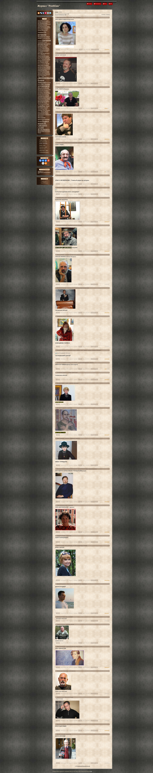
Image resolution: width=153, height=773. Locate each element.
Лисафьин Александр (42, 66)
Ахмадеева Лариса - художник (64, 316)
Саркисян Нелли (43, 75)
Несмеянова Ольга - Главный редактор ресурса (68, 175)
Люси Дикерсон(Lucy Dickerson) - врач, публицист (69, 17)
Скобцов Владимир (45, 72)
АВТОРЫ (40, 171)
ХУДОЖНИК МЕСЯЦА (43, 51)
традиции (46, 40)
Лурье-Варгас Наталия (45, 67)
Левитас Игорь (47, 73)
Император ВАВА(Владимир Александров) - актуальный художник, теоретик (75, 362)
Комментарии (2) (94, 183)
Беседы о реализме (41, 63)
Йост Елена (44, 102)
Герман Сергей (44, 62)
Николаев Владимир (41, 101)
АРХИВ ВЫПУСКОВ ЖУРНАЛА (44, 172)
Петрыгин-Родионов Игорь (43, 90)
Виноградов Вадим (43, 88)
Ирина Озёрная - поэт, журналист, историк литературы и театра (72, 545)
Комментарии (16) (95, 49)
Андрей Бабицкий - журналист (64, 535)
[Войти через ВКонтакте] (43, 160)
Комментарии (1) (94, 284)
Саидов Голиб (43, 58)
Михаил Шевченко (41, 20)
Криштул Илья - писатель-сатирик (65, 697)
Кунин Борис (48, 43)
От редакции (42, 33)
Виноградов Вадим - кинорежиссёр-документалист (69, 724)
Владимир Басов (41, 60)
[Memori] (45, 13)
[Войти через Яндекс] (48, 160)
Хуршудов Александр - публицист (65, 616)
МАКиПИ (40, 49)
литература (41, 43)
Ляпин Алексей (45, 48)
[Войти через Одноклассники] (46, 163)
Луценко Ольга (44, 69)
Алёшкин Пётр (42, 110)
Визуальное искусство (41, 118)
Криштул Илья (46, 59)
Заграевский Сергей (42, 42)
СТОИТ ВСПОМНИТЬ (44, 128)
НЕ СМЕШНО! (42, 124)
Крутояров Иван (41, 57)
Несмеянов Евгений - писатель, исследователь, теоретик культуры (73, 288)
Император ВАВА (47, 89)
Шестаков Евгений (44, 100)
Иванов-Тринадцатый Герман (43, 55)
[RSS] (39, 13)
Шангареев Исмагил (42, 74)
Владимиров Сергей (42, 92)
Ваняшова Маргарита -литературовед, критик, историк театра (71, 197)
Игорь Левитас (60, 87)
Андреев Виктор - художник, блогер (65, 624)
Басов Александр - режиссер (64, 734)
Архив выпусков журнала (43, 64)
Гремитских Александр (42, 25)
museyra (80, 49)
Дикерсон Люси (41, 73)
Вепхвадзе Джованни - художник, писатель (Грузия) (69, 225)
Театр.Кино (44, 112)
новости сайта (44, 21)
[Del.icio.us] (41, 13)
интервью (47, 49)
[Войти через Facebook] (46, 160)
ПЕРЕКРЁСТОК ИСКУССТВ (44, 97)
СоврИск (41, 106)
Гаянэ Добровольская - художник (65, 505)
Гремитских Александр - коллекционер (66, 671)
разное (48, 92)
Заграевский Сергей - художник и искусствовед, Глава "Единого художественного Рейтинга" (79, 350)
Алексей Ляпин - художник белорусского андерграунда (70, 254)
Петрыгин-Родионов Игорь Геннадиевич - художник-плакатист (72, 187)
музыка (43, 49)
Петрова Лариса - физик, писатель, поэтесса (67, 383)
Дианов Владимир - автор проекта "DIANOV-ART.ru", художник (72, 584)
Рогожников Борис (41, 70)
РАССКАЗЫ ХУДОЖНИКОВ (44, 85)
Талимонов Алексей (43, 95)
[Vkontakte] (48, 13)
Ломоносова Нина (45, 94)
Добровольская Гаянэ (43, 104)
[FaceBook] (43, 13)
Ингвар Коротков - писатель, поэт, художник (67, 53)
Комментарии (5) (94, 532)
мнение (40, 38)
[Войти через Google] (43, 163)
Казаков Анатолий (42, 81)
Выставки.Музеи (42, 53)
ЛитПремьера (45, 77)
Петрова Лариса (41, 93)
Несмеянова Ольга (44, 36)
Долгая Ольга (40, 52)
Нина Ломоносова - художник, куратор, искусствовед (69, 646)
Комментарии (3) (94, 642)
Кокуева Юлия (41, 45)
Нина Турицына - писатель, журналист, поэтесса (68, 438)
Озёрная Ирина (44, 99)
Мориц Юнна (41, 131)
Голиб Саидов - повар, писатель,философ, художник (69, 142)
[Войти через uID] (40, 160)
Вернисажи (41, 89)
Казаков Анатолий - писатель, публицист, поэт (68, 112)
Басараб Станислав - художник (64, 408)
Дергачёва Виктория (42, 26)
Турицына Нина (45, 38)
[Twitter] (50, 13)
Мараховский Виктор (42, 98)
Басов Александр (41, 28)
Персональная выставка (45, 27)
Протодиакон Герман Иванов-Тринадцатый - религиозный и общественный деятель (77, 468)
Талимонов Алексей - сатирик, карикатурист (67, 372)
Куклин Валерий (41, 113)
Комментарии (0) (94, 83)
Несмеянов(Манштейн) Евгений (44, 24)
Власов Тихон (44, 108)
